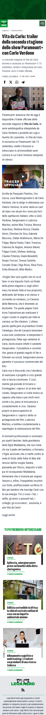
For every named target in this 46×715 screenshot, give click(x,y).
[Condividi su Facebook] (4, 82)
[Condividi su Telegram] (23, 82)
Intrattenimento (16, 31)
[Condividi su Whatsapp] (16, 82)
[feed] (23, 689)
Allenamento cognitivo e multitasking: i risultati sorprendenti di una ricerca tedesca (21, 660)
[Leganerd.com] (4, 23)
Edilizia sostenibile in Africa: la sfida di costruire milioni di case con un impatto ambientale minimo (22, 612)
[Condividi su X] (10, 82)
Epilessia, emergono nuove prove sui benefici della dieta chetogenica (22, 566)
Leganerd (5, 31)
